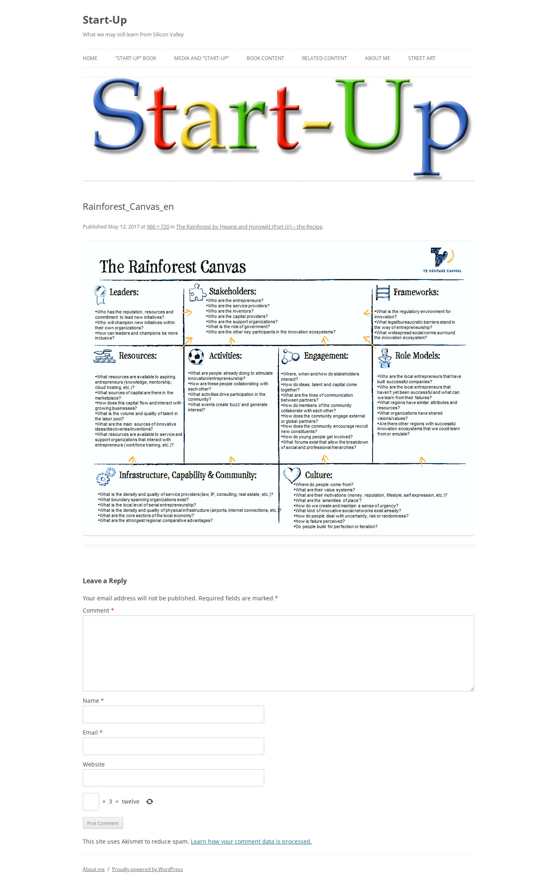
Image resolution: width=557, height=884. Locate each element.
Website (94, 764)
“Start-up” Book (135, 58)
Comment (98, 610)
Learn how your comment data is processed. (251, 841)
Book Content (265, 58)
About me (377, 58)
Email (93, 732)
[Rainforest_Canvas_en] (278, 388)
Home (90, 58)
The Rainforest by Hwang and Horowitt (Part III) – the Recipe (249, 226)
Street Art (421, 58)
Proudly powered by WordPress (147, 869)
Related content (324, 58)
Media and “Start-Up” (201, 58)
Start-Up (105, 19)
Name (93, 700)
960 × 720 (158, 226)
